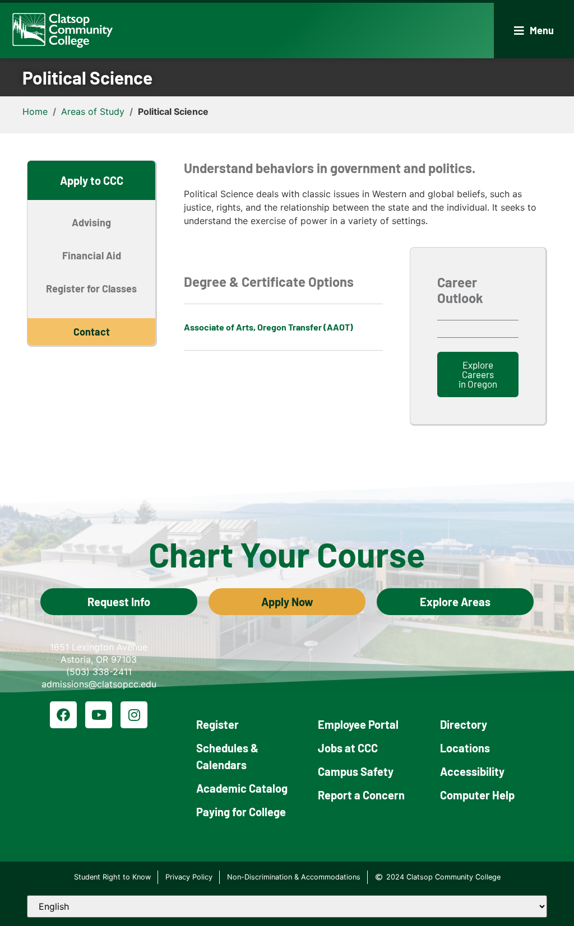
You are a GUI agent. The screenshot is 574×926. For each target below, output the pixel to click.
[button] (534, 30)
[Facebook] (63, 714)
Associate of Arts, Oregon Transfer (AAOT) (268, 327)
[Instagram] (134, 714)
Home (35, 111)
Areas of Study (92, 111)
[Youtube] (98, 714)
